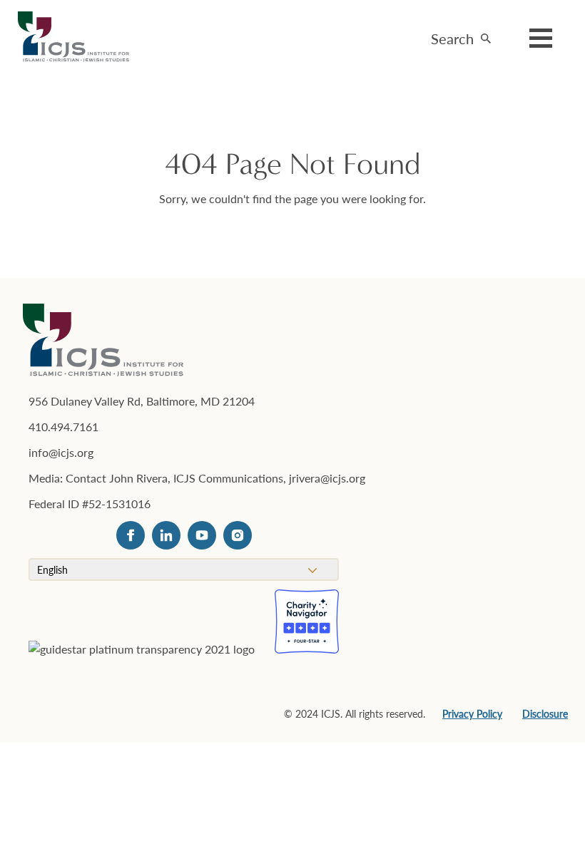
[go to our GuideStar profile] (142, 673)
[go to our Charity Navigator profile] (307, 621)
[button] (461, 34)
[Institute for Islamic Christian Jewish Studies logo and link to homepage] (79, 37)
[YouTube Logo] (202, 535)
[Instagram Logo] (237, 535)
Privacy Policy (472, 713)
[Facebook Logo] (130, 535)
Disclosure (545, 713)
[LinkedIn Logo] (166, 535)
